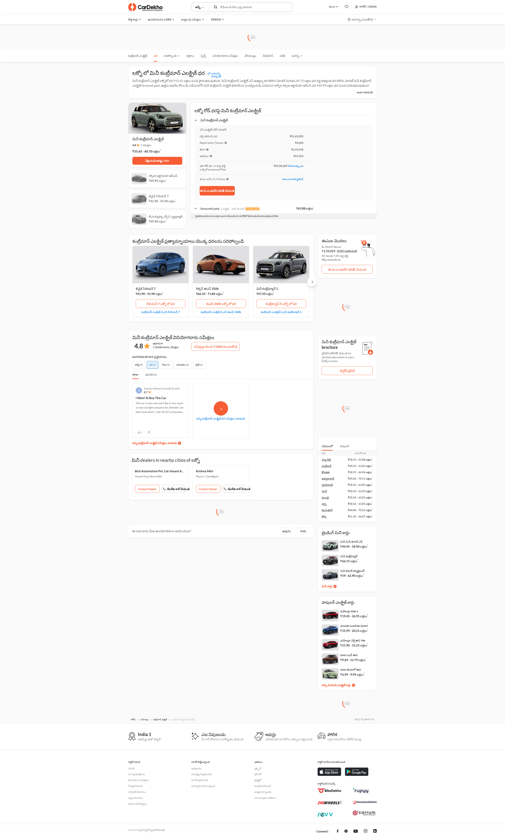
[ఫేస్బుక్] (338, 831)
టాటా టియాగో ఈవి (350, 669)
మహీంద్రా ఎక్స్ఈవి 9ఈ (352, 640)
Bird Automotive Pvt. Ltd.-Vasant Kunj (160, 471)
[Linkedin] (375, 831)
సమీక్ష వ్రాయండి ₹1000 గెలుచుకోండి (216, 346)
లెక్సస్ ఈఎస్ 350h (207, 288)
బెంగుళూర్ (327, 510)
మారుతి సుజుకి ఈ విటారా (354, 626)
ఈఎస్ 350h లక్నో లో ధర (221, 304)
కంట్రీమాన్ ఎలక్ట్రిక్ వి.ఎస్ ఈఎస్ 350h (221, 311)
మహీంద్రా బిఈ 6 (349, 611)
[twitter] (346, 831)
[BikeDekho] (329, 791)
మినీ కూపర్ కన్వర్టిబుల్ (352, 570)
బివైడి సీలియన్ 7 (146, 288)
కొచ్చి (324, 516)
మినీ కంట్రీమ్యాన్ (349, 556)
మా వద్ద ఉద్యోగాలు (136, 774)
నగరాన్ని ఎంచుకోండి (362, 19)
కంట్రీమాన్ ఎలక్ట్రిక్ (137, 55)
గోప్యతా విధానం (135, 786)
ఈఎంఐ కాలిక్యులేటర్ (292, 179)
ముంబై (325, 497)
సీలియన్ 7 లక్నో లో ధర (161, 304)
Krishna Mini (204, 471)
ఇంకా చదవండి (365, 92)
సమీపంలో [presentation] (327, 446)
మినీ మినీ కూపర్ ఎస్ (351, 541)
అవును (286, 531)
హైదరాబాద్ (327, 484)
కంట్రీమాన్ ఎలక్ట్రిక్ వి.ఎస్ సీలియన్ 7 (160, 311)
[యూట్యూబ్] (356, 831)
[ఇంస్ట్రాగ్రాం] (365, 831)
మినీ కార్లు (327, 586)
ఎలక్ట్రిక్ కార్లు (344, 685)
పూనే (324, 491)
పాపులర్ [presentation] (344, 446)
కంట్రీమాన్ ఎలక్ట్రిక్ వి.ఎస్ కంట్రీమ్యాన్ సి (281, 311)
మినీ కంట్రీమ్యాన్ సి (267, 288)
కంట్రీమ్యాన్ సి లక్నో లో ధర (281, 304)
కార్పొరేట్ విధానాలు (137, 791)
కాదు (303, 531)
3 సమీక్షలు (145, 145)
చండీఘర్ (326, 466)
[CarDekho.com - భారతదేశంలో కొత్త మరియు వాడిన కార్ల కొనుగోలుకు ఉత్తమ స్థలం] (145, 7)
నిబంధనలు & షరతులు (138, 780)
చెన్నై (324, 503)
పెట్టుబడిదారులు (135, 797)
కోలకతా (326, 472)
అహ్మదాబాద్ (328, 478)
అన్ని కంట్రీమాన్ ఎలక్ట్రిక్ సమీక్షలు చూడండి (154, 443)
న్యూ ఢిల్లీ (326, 459)
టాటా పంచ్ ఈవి (349, 655)
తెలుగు (332, 6)
